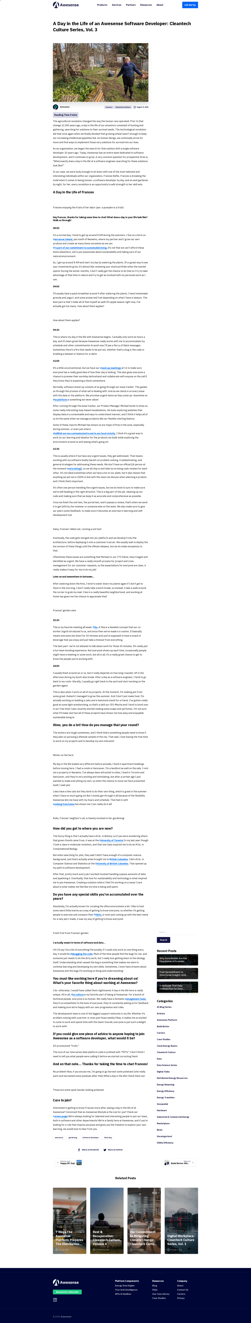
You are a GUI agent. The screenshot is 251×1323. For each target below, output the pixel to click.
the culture (77, 994)
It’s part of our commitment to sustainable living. (80, 247)
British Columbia (119, 859)
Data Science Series (167, 1065)
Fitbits (97, 914)
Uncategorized (164, 1136)
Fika (95, 627)
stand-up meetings (110, 367)
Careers (161, 1033)
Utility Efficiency (165, 1143)
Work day (108, 1138)
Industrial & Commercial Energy (173, 1117)
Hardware (162, 1110)
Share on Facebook (90, 1150)
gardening (73, 1138)
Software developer (90, 1138)
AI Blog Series (164, 1007)
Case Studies (163, 1039)
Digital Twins (163, 1071)
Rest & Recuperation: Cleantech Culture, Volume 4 (107, 1238)
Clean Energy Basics (167, 1046)
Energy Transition (166, 1097)
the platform (60, 399)
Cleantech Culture (166, 1052)
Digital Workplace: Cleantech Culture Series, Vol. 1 (181, 1240)
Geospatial (162, 1104)
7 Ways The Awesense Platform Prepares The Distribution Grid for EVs (69, 1238)
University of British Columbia (111, 863)
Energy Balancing (165, 1084)
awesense (59, 1138)
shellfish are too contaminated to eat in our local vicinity (84, 433)
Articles (161, 1013)
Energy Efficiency (165, 1091)
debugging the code (81, 953)
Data (159, 1058)
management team (135, 998)
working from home (63, 804)
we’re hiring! (74, 468)
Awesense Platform (167, 1020)
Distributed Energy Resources (172, 1078)
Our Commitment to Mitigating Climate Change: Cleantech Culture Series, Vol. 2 (143, 1238)
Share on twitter (115, 1150)
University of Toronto (111, 840)
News (159, 1130)
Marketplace (163, 1123)
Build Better (163, 1026)
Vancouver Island (62, 239)
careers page (60, 1116)
